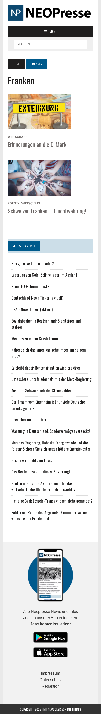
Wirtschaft (17, 137)
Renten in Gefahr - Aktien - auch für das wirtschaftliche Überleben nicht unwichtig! (43, 486)
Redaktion (51, 686)
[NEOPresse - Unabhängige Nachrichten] (50, 13)
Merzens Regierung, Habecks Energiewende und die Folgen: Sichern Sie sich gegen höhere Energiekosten (51, 446)
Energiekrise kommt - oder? (32, 264)
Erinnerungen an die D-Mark (37, 144)
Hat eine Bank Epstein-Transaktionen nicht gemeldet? (52, 501)
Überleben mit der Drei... (29, 420)
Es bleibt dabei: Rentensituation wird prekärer (45, 368)
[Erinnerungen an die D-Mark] (39, 111)
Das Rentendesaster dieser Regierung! (40, 472)
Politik (14, 203)
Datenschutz (51, 680)
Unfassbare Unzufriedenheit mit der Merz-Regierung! (51, 379)
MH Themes (74, 709)
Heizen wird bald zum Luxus (31, 460)
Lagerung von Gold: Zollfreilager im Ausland (44, 275)
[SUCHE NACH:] (50, 44)
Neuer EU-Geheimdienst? (30, 286)
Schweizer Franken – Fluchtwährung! (47, 210)
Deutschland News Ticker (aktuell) (37, 298)
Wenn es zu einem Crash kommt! (36, 339)
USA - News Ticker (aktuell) (32, 309)
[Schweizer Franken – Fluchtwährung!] (39, 177)
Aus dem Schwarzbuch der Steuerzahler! (41, 391)
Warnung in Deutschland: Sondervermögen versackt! (50, 431)
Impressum (50, 673)
